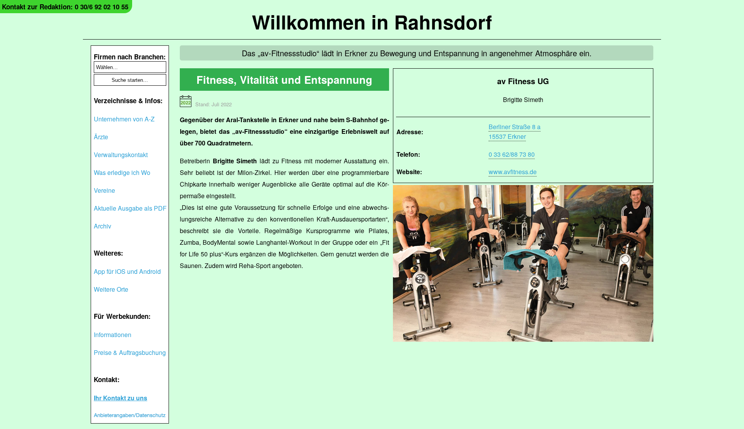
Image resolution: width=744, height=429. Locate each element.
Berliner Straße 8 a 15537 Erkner (515, 131)
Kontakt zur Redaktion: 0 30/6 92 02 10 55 (65, 6)
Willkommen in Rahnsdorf (372, 21)
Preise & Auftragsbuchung (130, 352)
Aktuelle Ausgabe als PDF (130, 208)
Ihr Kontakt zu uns (120, 397)
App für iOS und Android (127, 271)
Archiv (102, 225)
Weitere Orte (111, 289)
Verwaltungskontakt (121, 154)
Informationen (112, 334)
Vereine (104, 190)
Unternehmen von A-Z (124, 118)
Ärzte (101, 136)
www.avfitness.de (513, 171)
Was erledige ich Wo (122, 172)
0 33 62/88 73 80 (512, 154)
